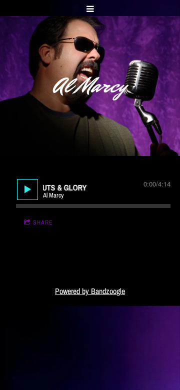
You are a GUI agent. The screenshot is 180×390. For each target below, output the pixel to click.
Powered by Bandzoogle (90, 291)
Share (43, 222)
